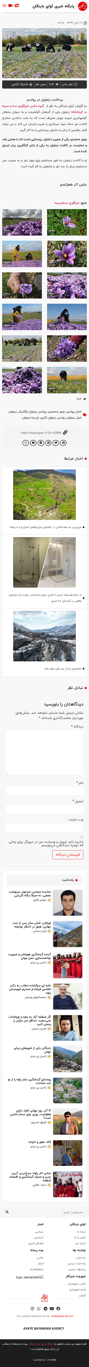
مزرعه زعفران (30, 418)
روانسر (42, 412)
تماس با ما (80, 1237)
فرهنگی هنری (36, 1243)
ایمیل (78, 801)
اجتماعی (38, 1237)
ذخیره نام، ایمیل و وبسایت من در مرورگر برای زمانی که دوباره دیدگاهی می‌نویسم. (46, 843)
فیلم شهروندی (77, 1289)
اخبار (40, 1224)
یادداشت (81, 1258)
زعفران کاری (48, 418)
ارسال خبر (80, 1243)
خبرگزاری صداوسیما (67, 203)
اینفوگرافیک (36, 1269)
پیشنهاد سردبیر (77, 1269)
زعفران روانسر (66, 418)
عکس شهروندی (77, 1284)
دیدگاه (77, 726)
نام (79, 783)
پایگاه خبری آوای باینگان (53, 6)
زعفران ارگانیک (27, 412)
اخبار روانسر (73, 412)
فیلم (40, 1263)
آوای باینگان (78, 1224)
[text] (44, 1360)
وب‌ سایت (76, 819)
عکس (40, 1258)
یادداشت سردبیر (77, 1263)
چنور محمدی (56, 412)
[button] (63, 443)
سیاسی (39, 1232)
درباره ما (81, 1232)
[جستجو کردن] (7, 1212)
